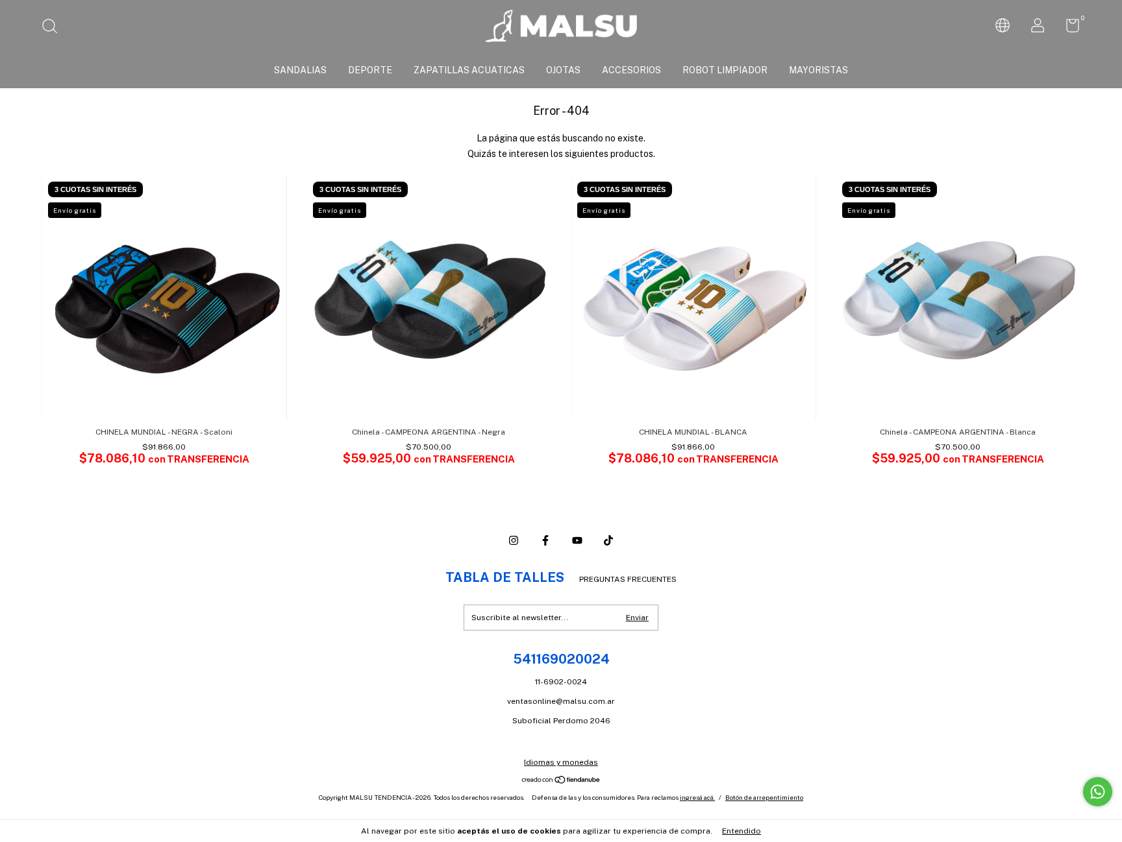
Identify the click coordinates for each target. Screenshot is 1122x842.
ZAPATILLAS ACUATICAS (469, 70)
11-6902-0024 (561, 681)
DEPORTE (370, 70)
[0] (1067, 29)
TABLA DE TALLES (504, 577)
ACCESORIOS (631, 70)
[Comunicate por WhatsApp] (1097, 791)
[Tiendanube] (561, 781)
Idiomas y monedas (561, 762)
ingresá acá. (697, 797)
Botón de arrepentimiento (764, 797)
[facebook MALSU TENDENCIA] (545, 540)
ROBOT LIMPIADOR (724, 70)
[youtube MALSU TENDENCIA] (577, 540)
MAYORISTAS (818, 70)
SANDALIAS (300, 70)
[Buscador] (54, 28)
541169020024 (561, 659)
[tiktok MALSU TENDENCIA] (608, 540)
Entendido (741, 831)
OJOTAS (563, 70)
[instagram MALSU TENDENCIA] (513, 540)
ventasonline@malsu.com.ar (561, 701)
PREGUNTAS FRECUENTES (628, 579)
